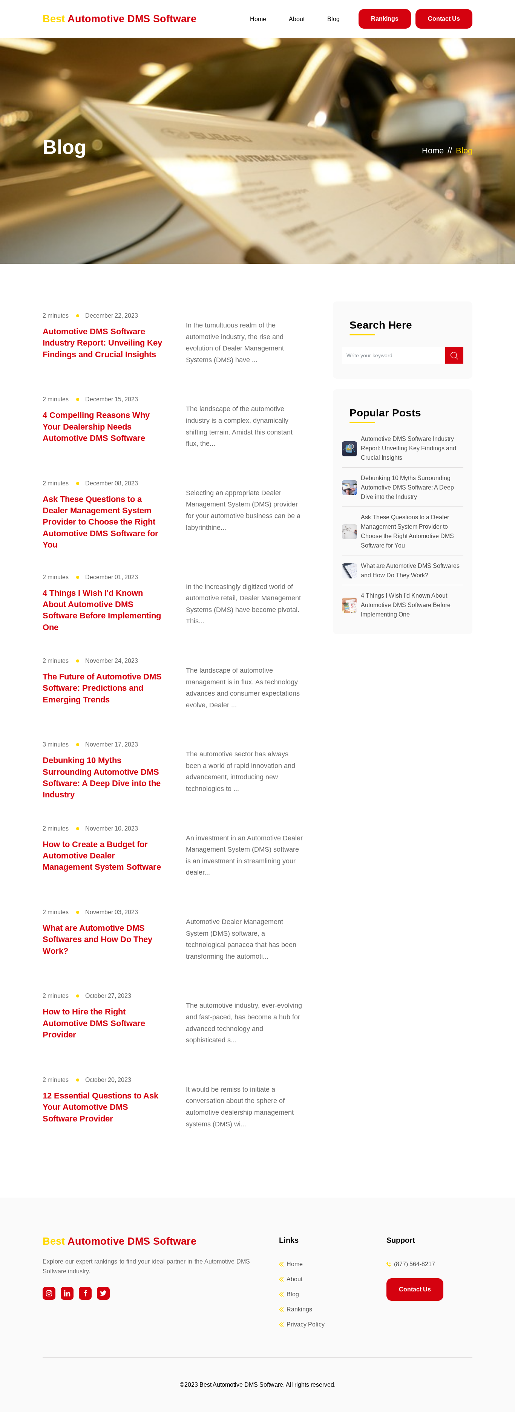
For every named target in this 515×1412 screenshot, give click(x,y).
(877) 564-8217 (414, 1264)
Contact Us (444, 18)
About (297, 19)
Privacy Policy (306, 1324)
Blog (333, 19)
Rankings (385, 18)
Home (258, 19)
